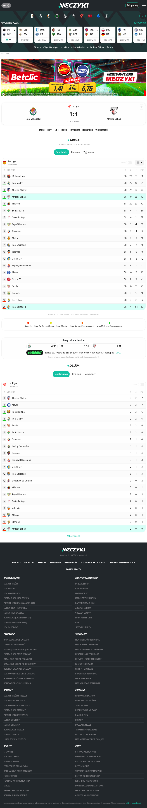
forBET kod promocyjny (16, 766)
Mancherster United (85, 598)
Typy (49, 130)
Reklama (42, 562)
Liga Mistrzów (11, 583)
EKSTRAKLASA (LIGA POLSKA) (16, 598)
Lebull (7, 785)
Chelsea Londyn (83, 612)
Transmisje (87, 130)
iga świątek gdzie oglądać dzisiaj (20, 649)
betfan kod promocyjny (87, 776)
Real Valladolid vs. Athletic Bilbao (88, 47)
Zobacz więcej (73, 536)
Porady (79, 720)
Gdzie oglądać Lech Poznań (17, 683)
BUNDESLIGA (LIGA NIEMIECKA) (17, 617)
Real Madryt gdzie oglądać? (18, 771)
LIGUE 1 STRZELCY (11, 734)
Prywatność (71, 562)
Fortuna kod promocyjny (88, 756)
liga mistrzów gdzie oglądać (89, 739)
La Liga (66, 47)
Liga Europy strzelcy (14, 700)
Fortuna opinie (11, 756)
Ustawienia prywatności (93, 562)
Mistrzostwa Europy (85, 734)
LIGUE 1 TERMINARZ (84, 678)
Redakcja (29, 562)
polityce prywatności (133, 803)
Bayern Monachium (84, 603)
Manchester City (83, 617)
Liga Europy (9, 588)
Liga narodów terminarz (87, 683)
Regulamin (55, 562)
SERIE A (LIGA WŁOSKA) (14, 612)
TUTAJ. (118, 352)
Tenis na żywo (82, 705)
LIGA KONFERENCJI (12, 593)
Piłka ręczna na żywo (86, 700)
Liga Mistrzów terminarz (87, 639)
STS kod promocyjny (85, 751)
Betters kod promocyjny (16, 790)
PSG (77, 622)
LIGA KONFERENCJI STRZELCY (17, 705)
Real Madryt (81, 588)
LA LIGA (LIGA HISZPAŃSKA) (15, 608)
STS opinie (8, 751)
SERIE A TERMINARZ (84, 668)
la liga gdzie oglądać (14, 644)
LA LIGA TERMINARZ (84, 664)
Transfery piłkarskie (86, 729)
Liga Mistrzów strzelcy (15, 695)
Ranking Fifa (81, 715)
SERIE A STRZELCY (12, 724)
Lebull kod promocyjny (87, 790)
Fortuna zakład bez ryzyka (89, 785)
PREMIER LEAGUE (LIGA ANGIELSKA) (19, 603)
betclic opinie (82, 766)
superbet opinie (11, 761)
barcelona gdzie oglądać (16, 639)
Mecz (41, 130)
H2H (56, 130)
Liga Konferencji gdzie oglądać (19, 673)
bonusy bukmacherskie (15, 795)
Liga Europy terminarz (86, 644)
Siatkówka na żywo (85, 695)
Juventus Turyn (83, 627)
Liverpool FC (81, 593)
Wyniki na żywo (10, 23)
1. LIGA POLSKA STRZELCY (15, 739)
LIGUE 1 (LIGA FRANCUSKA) (15, 622)
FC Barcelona (82, 583)
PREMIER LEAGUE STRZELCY (16, 715)
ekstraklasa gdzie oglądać (17, 654)
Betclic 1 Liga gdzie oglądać (18, 668)
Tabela (64, 130)
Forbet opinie (10, 776)
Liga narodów (11, 627)
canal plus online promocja (18, 659)
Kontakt (16, 562)
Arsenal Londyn (83, 608)
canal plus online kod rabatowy (20, 664)
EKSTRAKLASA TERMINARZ (87, 654)
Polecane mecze (83, 724)
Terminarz (75, 130)
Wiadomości (101, 130)
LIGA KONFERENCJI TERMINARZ (89, 649)
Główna (37, 47)
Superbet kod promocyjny (88, 771)
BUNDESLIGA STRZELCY (14, 729)
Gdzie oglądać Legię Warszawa (19, 678)
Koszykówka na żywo (86, 710)
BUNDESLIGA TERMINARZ (86, 673)
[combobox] (139, 163)
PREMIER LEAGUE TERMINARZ (88, 659)
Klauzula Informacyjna (122, 562)
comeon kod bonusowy (87, 795)
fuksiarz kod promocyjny (17, 780)
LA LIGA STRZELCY (12, 720)
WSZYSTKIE (140, 23)
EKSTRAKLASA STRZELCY (15, 710)
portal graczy (73, 569)
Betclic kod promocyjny (87, 761)
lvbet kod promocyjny (86, 780)
